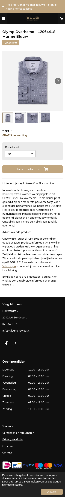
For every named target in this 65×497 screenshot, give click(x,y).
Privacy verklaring (13, 439)
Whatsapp (9, 266)
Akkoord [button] (51, 491)
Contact (7, 452)
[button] (7, 117)
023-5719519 (10, 324)
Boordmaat (12, 147)
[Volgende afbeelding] (58, 81)
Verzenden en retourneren (18, 432)
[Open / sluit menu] (3, 18)
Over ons (7, 446)
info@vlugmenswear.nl (16, 330)
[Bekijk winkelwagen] (61, 18)
